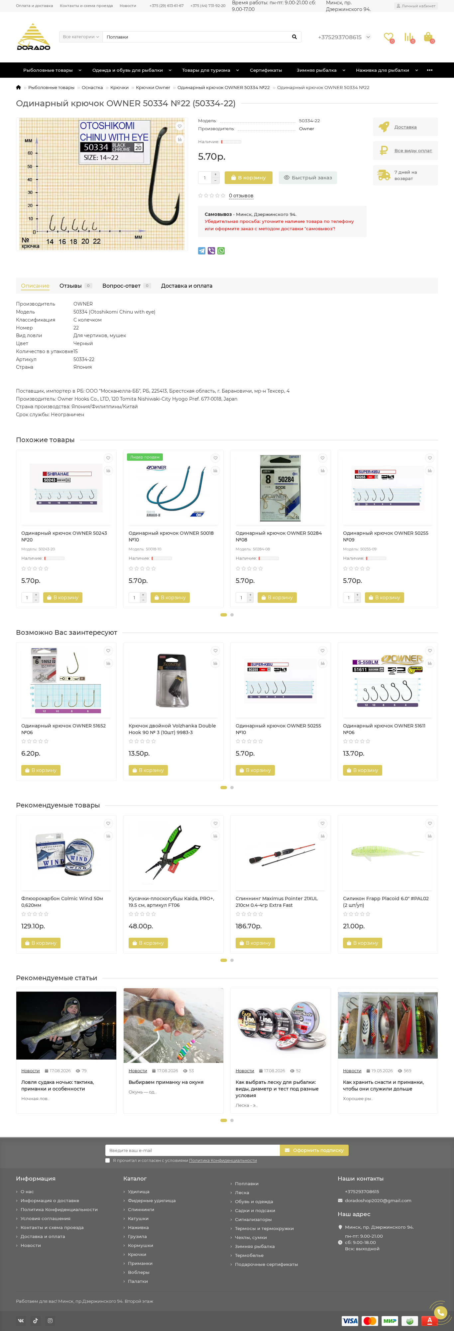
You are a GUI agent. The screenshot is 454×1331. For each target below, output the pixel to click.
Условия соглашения (45, 1218)
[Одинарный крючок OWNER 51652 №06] (66, 681)
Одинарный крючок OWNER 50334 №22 (223, 87)
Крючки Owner (153, 87)
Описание (35, 285)
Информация (36, 1178)
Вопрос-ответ (125, 285)
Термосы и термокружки (264, 1228)
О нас (27, 1191)
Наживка (138, 1227)
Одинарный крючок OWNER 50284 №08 (279, 536)
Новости (128, 5)
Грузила (137, 1236)
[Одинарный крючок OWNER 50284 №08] (281, 488)
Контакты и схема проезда (86, 5)
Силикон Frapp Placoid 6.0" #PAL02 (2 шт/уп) (386, 902)
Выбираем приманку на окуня (166, 1082)
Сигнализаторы (253, 1219)
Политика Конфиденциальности (59, 1209)
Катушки (138, 1218)
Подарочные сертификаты (266, 1264)
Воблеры (139, 1272)
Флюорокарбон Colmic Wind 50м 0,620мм (62, 902)
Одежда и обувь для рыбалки (127, 70)
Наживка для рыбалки (382, 70)
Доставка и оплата (186, 285)
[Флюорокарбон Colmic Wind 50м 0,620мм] (66, 853)
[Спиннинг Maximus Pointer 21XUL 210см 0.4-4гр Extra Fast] (281, 853)
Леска (242, 1192)
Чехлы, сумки (251, 1237)
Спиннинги (141, 1209)
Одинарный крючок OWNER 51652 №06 (63, 729)
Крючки (119, 87)
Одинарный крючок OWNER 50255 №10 (278, 729)
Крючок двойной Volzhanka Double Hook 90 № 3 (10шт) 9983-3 (172, 729)
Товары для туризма (206, 70)
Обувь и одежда (254, 1201)
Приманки (140, 1263)
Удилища (139, 1191)
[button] (223, 615)
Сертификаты (266, 70)
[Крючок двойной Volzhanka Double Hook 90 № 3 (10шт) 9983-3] (174, 681)
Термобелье (249, 1255)
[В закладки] (179, 126)
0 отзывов (241, 196)
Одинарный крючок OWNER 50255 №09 (385, 536)
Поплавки (247, 1183)
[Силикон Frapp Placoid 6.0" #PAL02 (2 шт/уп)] (388, 853)
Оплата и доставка (34, 5)
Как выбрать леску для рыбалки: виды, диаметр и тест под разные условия (277, 1088)
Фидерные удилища (152, 1200)
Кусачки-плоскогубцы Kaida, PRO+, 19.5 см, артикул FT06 (171, 902)
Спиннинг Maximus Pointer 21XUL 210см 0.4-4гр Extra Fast (277, 902)
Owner (306, 128)
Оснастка (92, 87)
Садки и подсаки (255, 1210)
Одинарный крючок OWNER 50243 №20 (64, 536)
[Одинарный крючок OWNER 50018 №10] (174, 488)
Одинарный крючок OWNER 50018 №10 (171, 536)
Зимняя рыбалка (317, 70)
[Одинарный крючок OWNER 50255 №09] (388, 488)
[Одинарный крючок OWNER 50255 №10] (281, 681)
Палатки (138, 1281)
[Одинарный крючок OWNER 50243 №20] (66, 488)
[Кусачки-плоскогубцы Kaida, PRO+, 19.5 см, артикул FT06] (174, 853)
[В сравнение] (179, 139)
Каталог (135, 1178)
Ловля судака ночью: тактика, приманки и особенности (57, 1085)
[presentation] (16, 529)
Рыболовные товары (48, 70)
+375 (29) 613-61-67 (167, 5)
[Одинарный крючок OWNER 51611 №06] (388, 681)
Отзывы (74, 285)
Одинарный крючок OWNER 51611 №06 (384, 729)
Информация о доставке (50, 1200)
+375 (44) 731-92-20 (207, 5)
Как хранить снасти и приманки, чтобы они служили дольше (383, 1085)
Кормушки (140, 1245)
